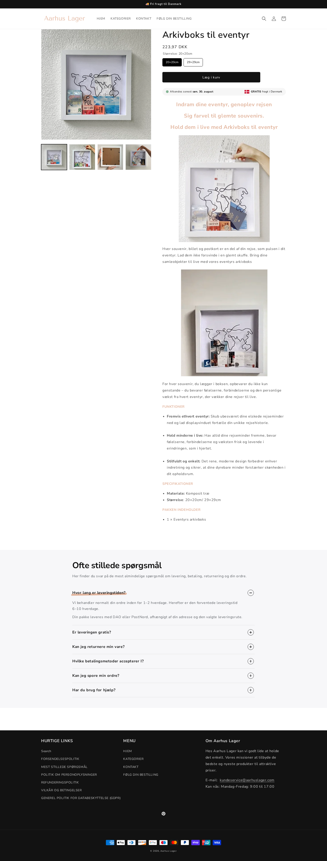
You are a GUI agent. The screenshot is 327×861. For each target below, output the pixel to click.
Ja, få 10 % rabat (132, 447)
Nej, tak (131, 464)
